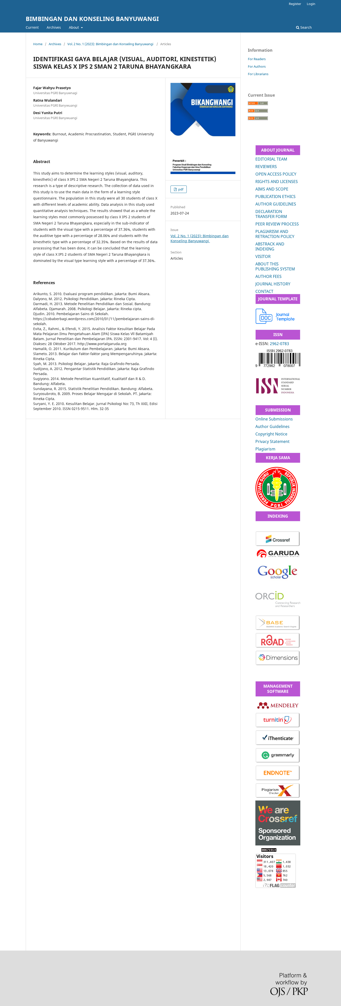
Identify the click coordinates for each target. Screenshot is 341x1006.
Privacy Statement (272, 441)
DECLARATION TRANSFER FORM (271, 214)
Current (32, 27)
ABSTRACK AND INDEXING (269, 246)
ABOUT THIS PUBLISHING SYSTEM (275, 266)
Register (295, 3)
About (74, 27)
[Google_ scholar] (277, 581)
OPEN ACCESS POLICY (275, 174)
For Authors (257, 66)
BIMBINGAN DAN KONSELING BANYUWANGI (92, 18)
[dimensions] (277, 664)
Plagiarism (265, 449)
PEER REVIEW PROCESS (277, 224)
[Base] (277, 629)
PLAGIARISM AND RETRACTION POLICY (274, 234)
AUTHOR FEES (268, 276)
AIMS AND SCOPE (271, 189)
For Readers (257, 59)
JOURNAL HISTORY (272, 284)
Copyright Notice (271, 434)
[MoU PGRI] (276, 508)
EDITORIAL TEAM (271, 159)
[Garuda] (277, 558)
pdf (180, 189)
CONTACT (264, 291)
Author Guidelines (272, 426)
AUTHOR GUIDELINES (275, 204)
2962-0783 (279, 343)
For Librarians (258, 74)
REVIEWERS (266, 166)
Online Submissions (274, 419)
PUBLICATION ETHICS (275, 196)
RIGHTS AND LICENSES (276, 181)
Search (305, 27)
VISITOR (263, 256)
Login (311, 3)
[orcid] (277, 605)
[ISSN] (277, 400)
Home (37, 44)
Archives (54, 27)
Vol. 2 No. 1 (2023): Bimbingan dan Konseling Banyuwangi (110, 44)
